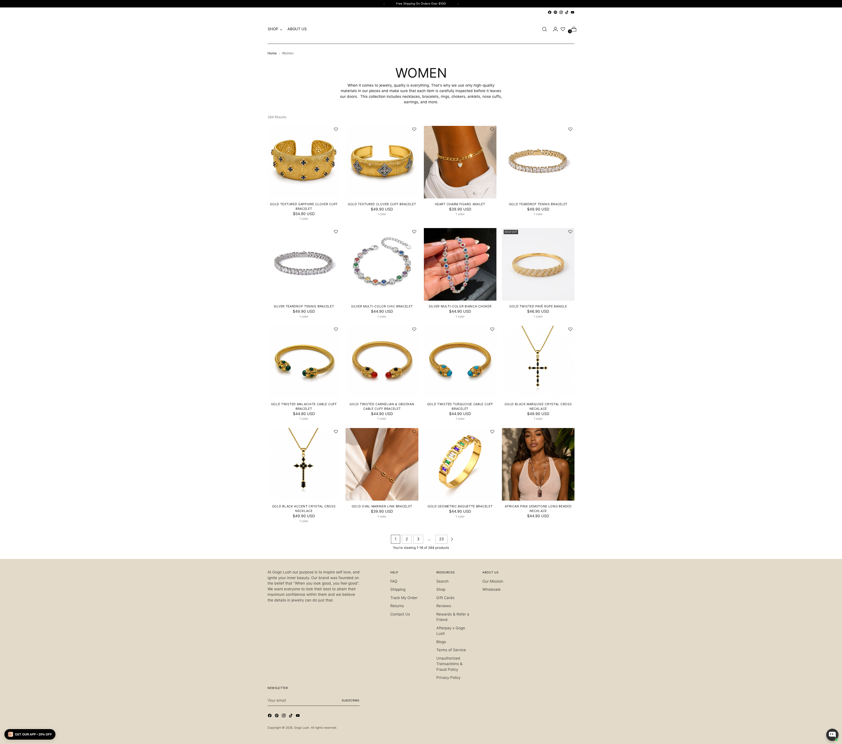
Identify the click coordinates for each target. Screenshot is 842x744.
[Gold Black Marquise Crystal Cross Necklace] (538, 362)
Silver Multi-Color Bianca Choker (460, 306)
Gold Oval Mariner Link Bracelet (382, 506)
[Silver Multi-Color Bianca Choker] (460, 264)
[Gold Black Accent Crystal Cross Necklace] (304, 464)
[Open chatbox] (832, 735)
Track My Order (403, 598)
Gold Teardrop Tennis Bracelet (538, 204)
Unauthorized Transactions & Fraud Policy (449, 664)
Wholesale (491, 589)
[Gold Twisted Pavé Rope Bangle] (538, 264)
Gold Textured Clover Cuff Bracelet (382, 204)
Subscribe (351, 700)
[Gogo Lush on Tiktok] (567, 12)
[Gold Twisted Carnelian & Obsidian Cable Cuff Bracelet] (382, 362)
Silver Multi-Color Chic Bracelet (382, 306)
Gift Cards (445, 598)
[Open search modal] (544, 29)
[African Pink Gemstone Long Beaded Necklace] (538, 464)
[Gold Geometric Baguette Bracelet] (460, 464)
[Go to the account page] (553, 29)
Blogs (441, 642)
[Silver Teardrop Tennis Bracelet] (304, 264)
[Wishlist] (562, 29)
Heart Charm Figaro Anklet (460, 204)
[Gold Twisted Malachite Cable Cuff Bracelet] (304, 362)
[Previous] (384, 3)
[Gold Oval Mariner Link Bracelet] (382, 464)
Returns (397, 606)
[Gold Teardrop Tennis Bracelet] (538, 162)
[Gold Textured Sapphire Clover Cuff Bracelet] (304, 162)
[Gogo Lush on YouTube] (572, 12)
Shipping (397, 589)
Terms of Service (451, 650)
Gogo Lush (301, 727)
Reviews (443, 606)
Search (442, 581)
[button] (334, 129)
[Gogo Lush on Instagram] (561, 12)
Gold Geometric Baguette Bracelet (460, 506)
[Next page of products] (452, 539)
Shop (440, 589)
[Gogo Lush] (421, 29)
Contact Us (400, 614)
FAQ (393, 581)
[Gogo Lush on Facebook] (550, 12)
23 (441, 539)
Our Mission (492, 581)
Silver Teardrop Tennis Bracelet (304, 306)
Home (272, 53)
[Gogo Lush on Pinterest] (555, 12)
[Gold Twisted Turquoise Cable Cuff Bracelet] (460, 362)
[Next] (458, 3)
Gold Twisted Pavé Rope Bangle (538, 306)
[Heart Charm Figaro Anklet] (460, 162)
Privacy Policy (448, 677)
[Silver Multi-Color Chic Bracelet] (382, 264)
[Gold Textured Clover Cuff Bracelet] (382, 162)
